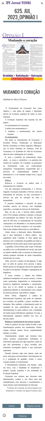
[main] (22, 15)
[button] (3, 3)
